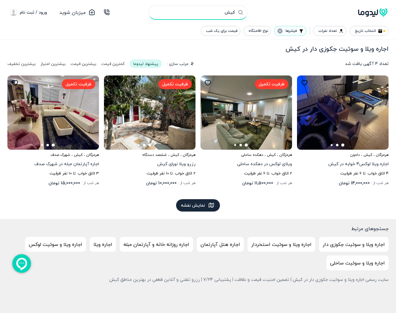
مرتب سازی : (177, 63)
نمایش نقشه (193, 205)
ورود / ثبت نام (33, 12)
